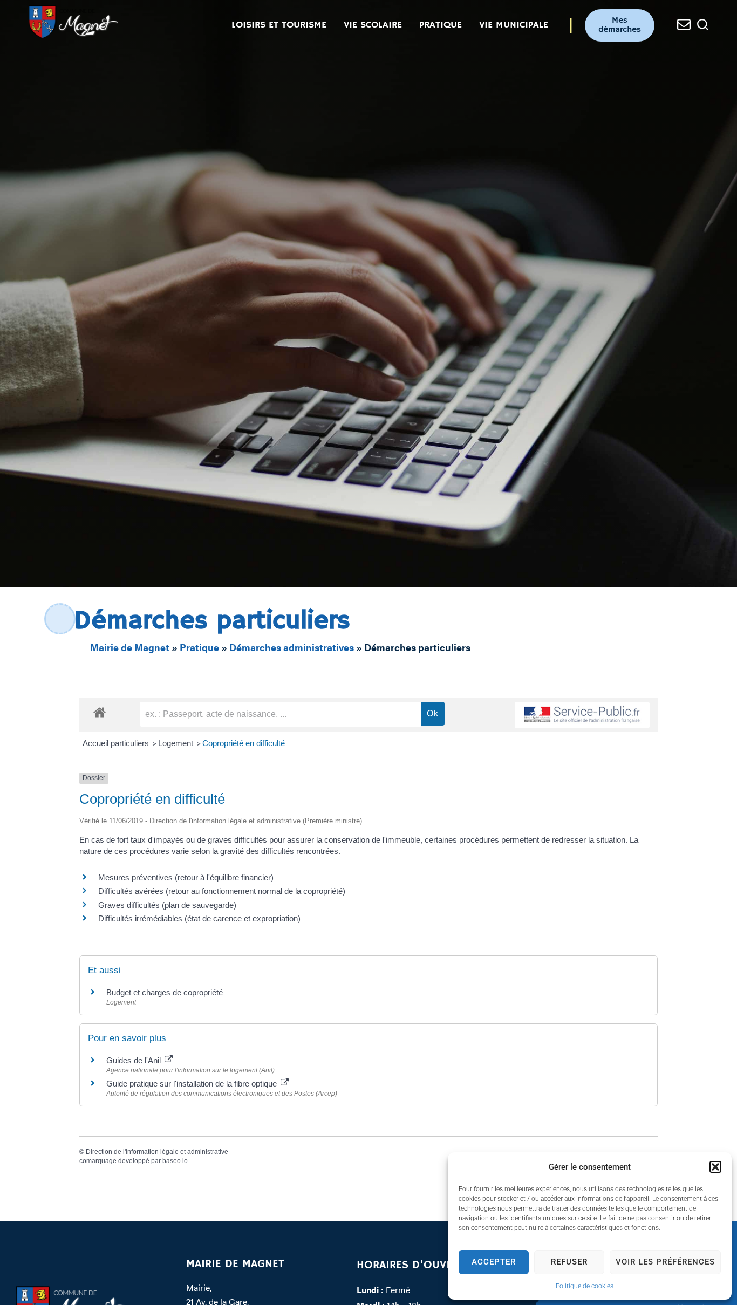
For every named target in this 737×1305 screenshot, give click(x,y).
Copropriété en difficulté (243, 743)
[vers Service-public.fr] (582, 715)
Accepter (494, 1262)
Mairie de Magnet (129, 647)
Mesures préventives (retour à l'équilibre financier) (186, 877)
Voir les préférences (665, 1262)
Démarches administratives (291, 647)
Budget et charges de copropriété (164, 992)
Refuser (569, 1262)
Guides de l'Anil (134, 1060)
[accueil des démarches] (99, 712)
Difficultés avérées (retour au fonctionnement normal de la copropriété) (221, 891)
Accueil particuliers (117, 743)
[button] (715, 1166)
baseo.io (175, 1161)
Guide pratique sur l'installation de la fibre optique (192, 1083)
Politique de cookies (584, 1286)
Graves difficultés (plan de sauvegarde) (167, 905)
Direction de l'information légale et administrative (157, 1152)
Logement (176, 743)
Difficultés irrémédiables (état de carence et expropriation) (199, 918)
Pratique (199, 647)
